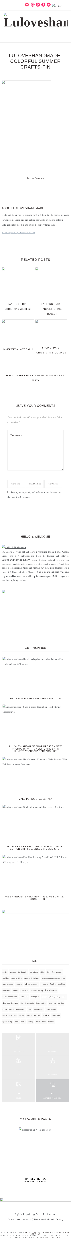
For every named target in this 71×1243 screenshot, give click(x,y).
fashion (6, 978)
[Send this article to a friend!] (49, 189)
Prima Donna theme (37, 1232)
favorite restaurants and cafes (53, 978)
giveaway (25, 990)
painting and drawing (17, 1009)
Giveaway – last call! (18, 349)
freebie (15, 990)
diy (48, 972)
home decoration (10, 997)
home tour (24, 997)
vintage (31, 1022)
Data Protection (46, 1214)
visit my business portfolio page (45, 576)
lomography (29, 1003)
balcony (13, 972)
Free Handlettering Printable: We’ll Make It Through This (36, 897)
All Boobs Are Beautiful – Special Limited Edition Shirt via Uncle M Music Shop (35, 847)
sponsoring (7, 1022)
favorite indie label (31, 978)
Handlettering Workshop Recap (36, 1180)
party (30, 1009)
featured (19, 984)
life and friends (10, 1003)
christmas (34, 972)
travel (17, 1022)
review (29, 1015)
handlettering (37, 990)
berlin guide (22, 972)
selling (37, 1015)
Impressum (24, 1219)
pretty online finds (10, 1015)
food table (6, 990)
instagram (35, 997)
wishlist (51, 1022)
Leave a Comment (35, 178)
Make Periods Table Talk (35, 799)
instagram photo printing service (54, 997)
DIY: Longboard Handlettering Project (51, 309)
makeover (52, 1003)
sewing (46, 1015)
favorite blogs (16, 978)
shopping (56, 1015)
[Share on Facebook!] (22, 189)
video (23, 1022)
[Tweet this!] (29, 189)
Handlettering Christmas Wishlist (18, 306)
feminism (44, 984)
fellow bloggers (32, 984)
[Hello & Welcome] (14, 547)
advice (5, 972)
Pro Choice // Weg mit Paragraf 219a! (35, 698)
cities (42, 972)
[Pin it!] (35, 189)
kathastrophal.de (48, 1237)
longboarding (41, 1003)
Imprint (28, 1214)
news (5, 1009)
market (61, 1003)
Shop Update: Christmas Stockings (51, 350)
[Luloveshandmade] (36, 19)
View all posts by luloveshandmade (18, 232)
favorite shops (8, 984)
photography (39, 1009)
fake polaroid (57, 972)
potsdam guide (51, 1009)
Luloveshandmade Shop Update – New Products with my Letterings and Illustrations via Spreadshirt (35, 748)
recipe (21, 1015)
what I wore (41, 1022)
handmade (51, 990)
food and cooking (57, 984)
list (22, 1003)
